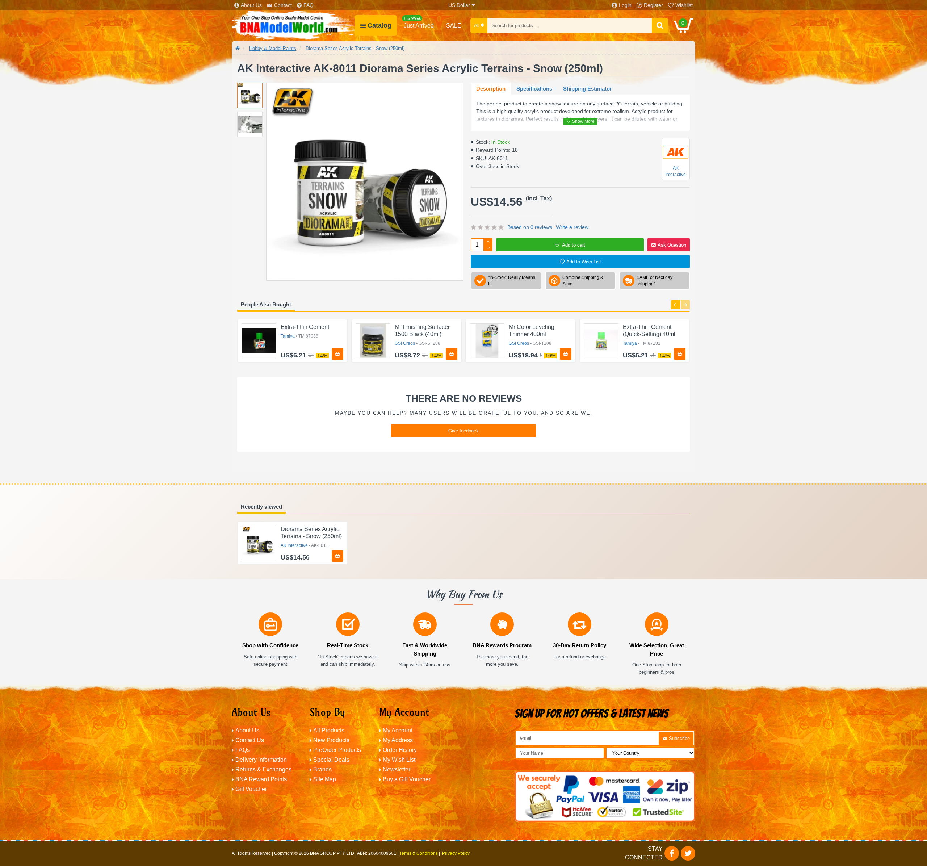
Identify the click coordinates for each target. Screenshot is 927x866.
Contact (283, 5)
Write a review (572, 227)
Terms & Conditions (418, 853)
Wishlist (684, 5)
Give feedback (463, 431)
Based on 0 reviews (529, 227)
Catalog (379, 25)
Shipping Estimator (587, 88)
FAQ (308, 5)
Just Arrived (418, 22)
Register (653, 5)
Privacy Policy (456, 853)
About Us (251, 5)
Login (625, 5)
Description (491, 88)
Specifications (534, 88)
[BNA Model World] (293, 25)
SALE (453, 25)
